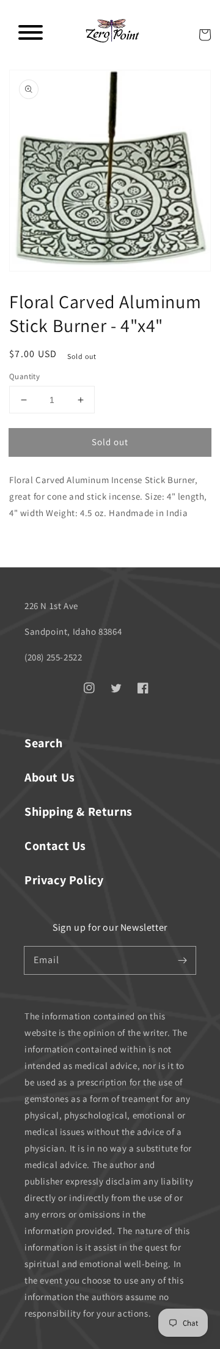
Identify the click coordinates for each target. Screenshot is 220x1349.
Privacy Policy (63, 880)
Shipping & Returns (78, 811)
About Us (49, 777)
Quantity (24, 376)
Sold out (110, 442)
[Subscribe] (182, 960)
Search (43, 743)
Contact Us (55, 846)
